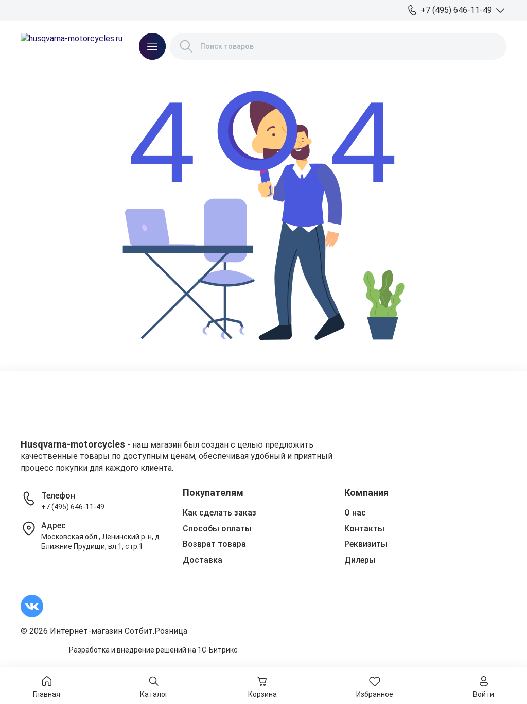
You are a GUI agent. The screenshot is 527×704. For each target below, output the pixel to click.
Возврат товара (214, 544)
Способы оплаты (217, 529)
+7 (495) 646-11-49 (72, 507)
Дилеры (360, 560)
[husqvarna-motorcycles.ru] (71, 46)
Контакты (364, 529)
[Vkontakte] (32, 606)
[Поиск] (186, 46)
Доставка (202, 560)
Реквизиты (366, 544)
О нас (355, 513)
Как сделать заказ (219, 513)
